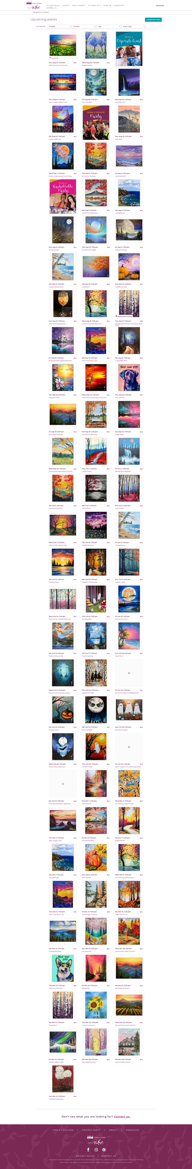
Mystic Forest (119, 508)
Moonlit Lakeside (87, 656)
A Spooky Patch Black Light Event (60, 803)
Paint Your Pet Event (55, 988)
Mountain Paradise (88, 840)
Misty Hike (118, 139)
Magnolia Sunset (54, 397)
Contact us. (122, 1116)
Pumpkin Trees (53, 730)
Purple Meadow (87, 65)
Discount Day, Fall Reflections (91, 324)
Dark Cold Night (87, 730)
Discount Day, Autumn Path (58, 545)
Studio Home (53, 5)
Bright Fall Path (120, 840)
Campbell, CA (51, 8)
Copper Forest (87, 471)
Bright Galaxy (119, 434)
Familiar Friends (87, 767)
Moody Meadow (54, 250)
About (113, 1130)
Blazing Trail (86, 988)
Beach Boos (119, 656)
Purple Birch (53, 1025)
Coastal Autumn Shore (56, 287)
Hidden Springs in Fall (56, 656)
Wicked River (86, 508)
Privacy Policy (85, 1156)
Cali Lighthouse (120, 213)
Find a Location (63, 1130)
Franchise (119, 5)
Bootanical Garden (121, 730)
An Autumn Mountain (88, 176)
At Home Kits (94, 5)
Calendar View (153, 20)
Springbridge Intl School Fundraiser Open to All (128, 324)
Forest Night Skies (121, 360)
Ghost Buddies (87, 619)
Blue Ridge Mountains (56, 434)
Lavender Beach (120, 176)
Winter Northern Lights (56, 1062)
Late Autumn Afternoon (89, 434)
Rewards (160, 5)
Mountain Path (86, 951)
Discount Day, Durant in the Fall (125, 1025)
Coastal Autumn (120, 545)
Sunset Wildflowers (55, 139)
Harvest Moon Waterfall (122, 471)
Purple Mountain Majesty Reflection (60, 360)
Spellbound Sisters (88, 693)
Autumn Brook (86, 803)
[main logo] (33, 2)
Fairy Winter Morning (88, 1062)
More (106, 5)
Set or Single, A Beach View (58, 102)
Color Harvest (86, 877)
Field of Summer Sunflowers (58, 65)
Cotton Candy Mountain (122, 1062)
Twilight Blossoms (87, 545)
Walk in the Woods (121, 914)
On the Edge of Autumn (89, 914)
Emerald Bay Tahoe (55, 951)
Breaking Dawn (54, 582)
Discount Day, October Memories (60, 619)
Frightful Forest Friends (89, 582)
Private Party (91, 1130)
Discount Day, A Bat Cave (57, 767)
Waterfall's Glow (120, 102)
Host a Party (78, 5)
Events (66, 5)
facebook (88, 1150)
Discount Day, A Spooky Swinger (59, 693)
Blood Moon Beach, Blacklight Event (127, 693)
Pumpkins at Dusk (121, 287)
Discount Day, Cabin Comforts (124, 951)
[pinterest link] (104, 1150)
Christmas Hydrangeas (56, 1099)
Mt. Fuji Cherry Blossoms (90, 213)
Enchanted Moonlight (89, 250)
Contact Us (108, 1156)
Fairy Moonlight (87, 102)
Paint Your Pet (119, 397)
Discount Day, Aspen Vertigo (124, 803)
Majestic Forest (120, 582)
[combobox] (59, 26)
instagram (96, 1150)
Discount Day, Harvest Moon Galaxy (60, 176)
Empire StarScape (121, 250)
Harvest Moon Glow (121, 619)
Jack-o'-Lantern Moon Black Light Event (128, 767)
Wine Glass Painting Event (57, 324)
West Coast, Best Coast (89, 360)
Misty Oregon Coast (55, 840)
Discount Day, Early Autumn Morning (60, 471)
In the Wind (85, 287)
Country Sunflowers (88, 1025)
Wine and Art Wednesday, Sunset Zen (94, 397)
